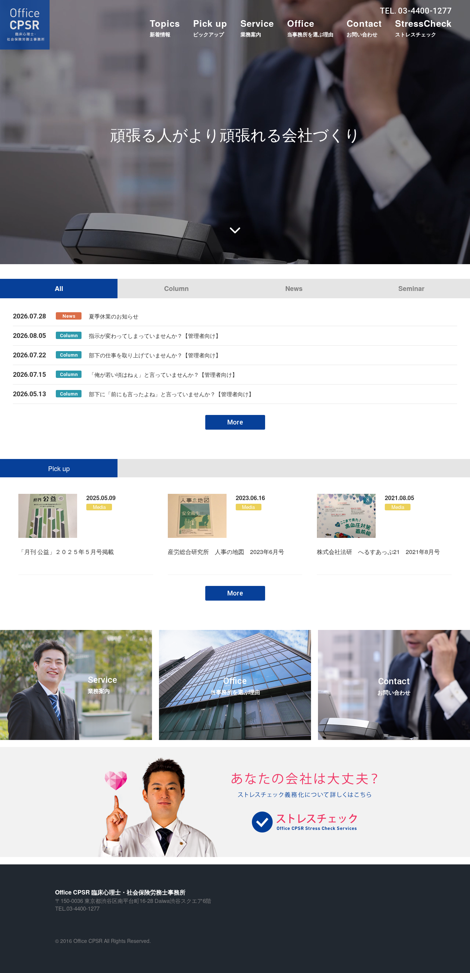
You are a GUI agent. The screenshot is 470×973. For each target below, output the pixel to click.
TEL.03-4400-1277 (77, 908)
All (59, 288)
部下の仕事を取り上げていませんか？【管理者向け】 (155, 355)
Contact (364, 27)
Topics (165, 27)
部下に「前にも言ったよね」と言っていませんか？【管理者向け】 (171, 394)
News (294, 288)
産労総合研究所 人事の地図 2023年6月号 (226, 551)
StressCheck (423, 27)
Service (257, 27)
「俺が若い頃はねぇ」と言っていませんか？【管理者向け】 (163, 374)
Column (176, 288)
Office (310, 27)
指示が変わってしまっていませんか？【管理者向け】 (155, 335)
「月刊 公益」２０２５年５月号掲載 (66, 551)
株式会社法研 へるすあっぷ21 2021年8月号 (378, 551)
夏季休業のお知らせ (113, 316)
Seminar (411, 288)
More (235, 422)
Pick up (210, 27)
